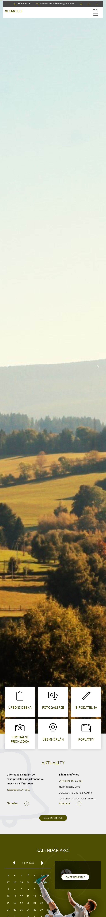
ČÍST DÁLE (12, 803)
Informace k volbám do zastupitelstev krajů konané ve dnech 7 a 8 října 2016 (25, 779)
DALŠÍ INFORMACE (53, 817)
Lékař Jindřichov (69, 774)
